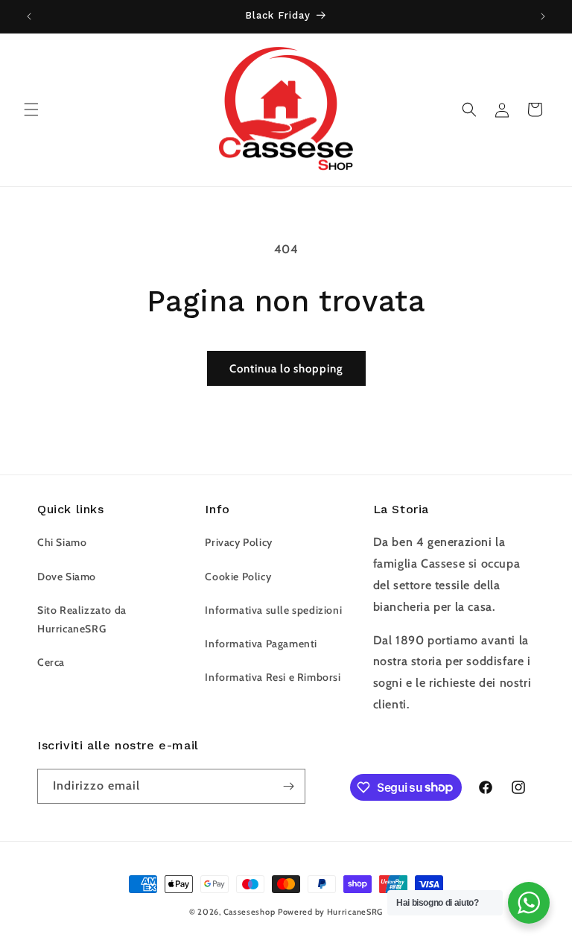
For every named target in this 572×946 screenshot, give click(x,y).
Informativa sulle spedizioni (273, 610)
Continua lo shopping (286, 368)
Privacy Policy (238, 542)
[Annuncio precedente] (29, 16)
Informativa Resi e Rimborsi (272, 677)
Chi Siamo (61, 542)
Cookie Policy (238, 576)
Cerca (51, 662)
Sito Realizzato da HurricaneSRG (82, 619)
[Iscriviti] (288, 786)
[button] (31, 109)
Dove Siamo (66, 576)
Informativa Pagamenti (261, 643)
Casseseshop (249, 912)
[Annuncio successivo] (543, 16)
